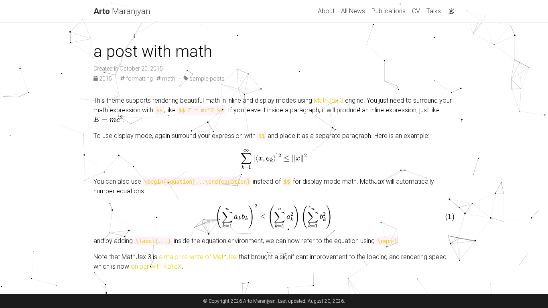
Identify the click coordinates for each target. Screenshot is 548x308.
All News (353, 11)
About (326, 11)
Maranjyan (121, 11)
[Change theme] (449, 8)
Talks (433, 11)
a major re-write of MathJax (198, 257)
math (168, 78)
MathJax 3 (328, 100)
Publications (388, 11)
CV (416, 11)
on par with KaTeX (156, 266)
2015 (105, 78)
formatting (139, 78)
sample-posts (206, 78)
